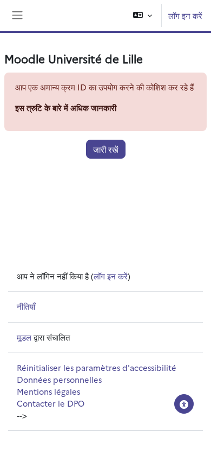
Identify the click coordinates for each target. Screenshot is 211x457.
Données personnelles (59, 379)
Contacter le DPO (50, 403)
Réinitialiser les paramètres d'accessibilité (96, 367)
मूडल (24, 337)
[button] (142, 15)
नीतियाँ (26, 306)
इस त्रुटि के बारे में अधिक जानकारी (65, 107)
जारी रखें (105, 149)
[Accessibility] (184, 404)
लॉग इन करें (185, 15)
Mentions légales (48, 391)
